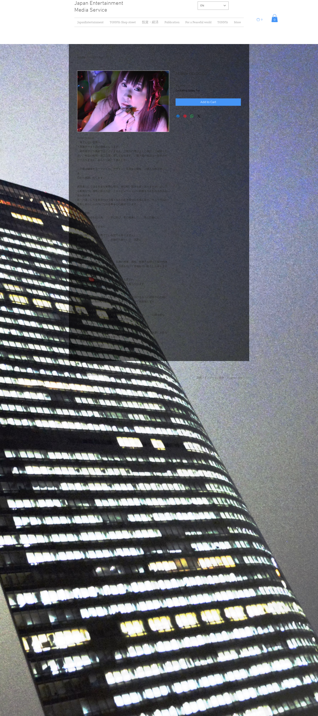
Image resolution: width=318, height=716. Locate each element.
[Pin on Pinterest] (185, 116)
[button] (150, 22)
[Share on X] (199, 116)
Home (81, 57)
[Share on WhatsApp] (192, 116)
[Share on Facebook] (178, 116)
